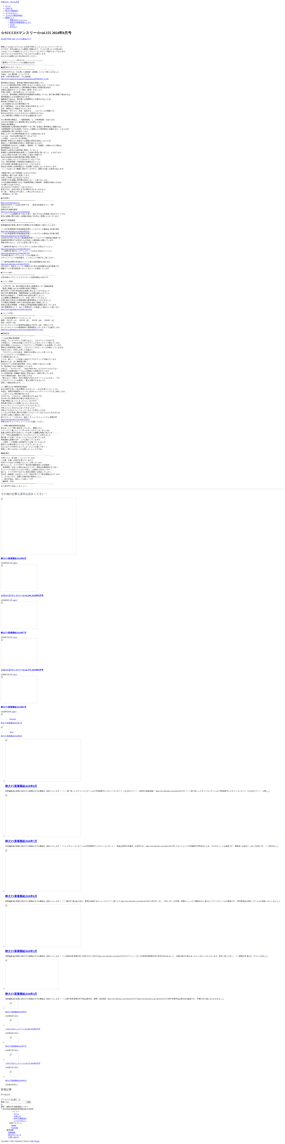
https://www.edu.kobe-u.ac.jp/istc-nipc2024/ (16, 309)
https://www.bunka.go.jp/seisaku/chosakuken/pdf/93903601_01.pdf (24, 79)
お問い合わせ (13, 1137)
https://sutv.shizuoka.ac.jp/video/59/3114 (15, 264)
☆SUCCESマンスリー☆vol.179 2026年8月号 (22, 670)
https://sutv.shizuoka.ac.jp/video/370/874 (15, 419)
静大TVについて (14, 1135)
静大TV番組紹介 (11, 11)
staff (13, 39)
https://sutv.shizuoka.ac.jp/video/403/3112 (15, 249)
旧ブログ (13, 27)
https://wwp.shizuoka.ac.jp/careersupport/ (15, 212)
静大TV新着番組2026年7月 (13, 632)
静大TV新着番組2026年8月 (13, 558)
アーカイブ (5, 1099)
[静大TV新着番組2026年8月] (43, 781)
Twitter (13, 1125)
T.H (14, 637)
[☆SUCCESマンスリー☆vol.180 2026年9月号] (14, 1025)
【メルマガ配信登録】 (14, 15)
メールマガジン (11, 13)
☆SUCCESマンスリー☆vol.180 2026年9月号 (22, 595)
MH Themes (35, 1141)
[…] (268, 791)
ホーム (8, 6)
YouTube (14, 1128)
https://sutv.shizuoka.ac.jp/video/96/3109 (15, 236)
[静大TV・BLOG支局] (10, 2)
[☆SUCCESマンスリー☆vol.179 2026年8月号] (14, 1059)
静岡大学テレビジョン (19, 20)
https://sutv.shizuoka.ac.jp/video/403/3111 (15, 253)
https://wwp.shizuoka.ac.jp (10, 203)
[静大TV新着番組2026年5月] (43, 946)
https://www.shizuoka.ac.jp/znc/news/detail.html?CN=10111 (22, 330)
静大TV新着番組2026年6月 (13, 707)
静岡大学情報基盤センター (20, 22)
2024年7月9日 (6, 39)
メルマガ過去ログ (22, 39)
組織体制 (11, 1132)
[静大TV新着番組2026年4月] (32, 989)
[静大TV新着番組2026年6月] (43, 891)
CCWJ (12, 25)
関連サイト (9, 18)
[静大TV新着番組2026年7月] (43, 836)
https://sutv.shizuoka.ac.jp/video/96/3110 (15, 231)
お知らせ (8, 8)
